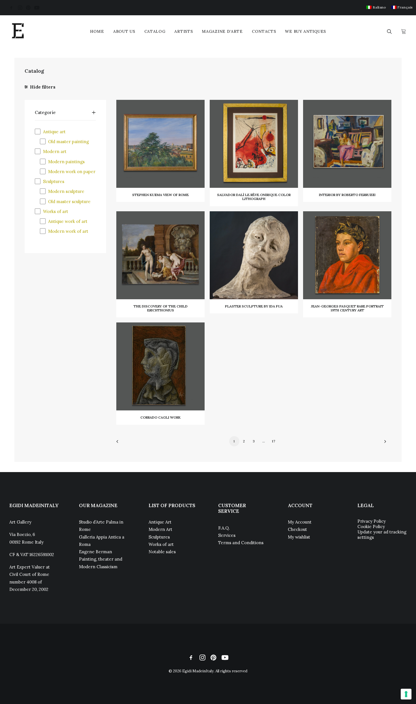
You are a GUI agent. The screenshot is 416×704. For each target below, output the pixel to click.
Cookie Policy (371, 526)
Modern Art (160, 529)
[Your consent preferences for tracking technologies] (406, 694)
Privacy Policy (371, 521)
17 (273, 441)
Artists (183, 31)
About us (124, 31)
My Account (300, 522)
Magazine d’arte (222, 31)
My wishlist (299, 537)
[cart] (403, 31)
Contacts (264, 31)
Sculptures (159, 537)
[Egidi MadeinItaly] (17, 31)
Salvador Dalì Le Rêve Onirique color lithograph (254, 197)
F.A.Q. (224, 528)
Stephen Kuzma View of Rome (160, 195)
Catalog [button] (155, 31)
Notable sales (162, 551)
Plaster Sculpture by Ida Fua (254, 306)
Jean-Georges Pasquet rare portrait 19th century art (347, 308)
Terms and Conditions (240, 542)
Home (97, 31)
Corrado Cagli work (160, 417)
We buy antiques (305, 31)
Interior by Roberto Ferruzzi (347, 195)
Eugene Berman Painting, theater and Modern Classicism (100, 559)
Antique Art (160, 522)
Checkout (297, 529)
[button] (11, 7)
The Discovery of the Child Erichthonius (161, 308)
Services (226, 535)
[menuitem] (376, 7)
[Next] (383, 443)
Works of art (161, 544)
